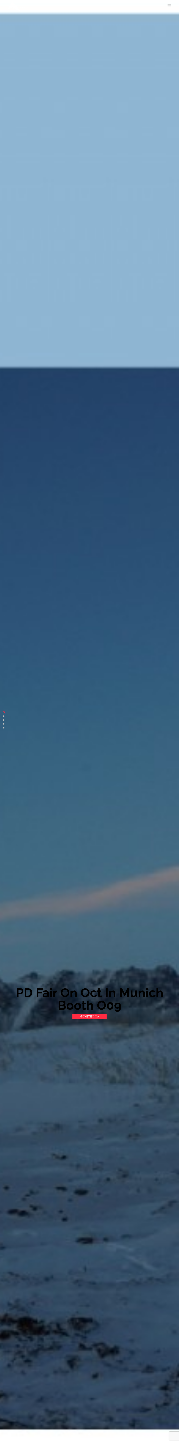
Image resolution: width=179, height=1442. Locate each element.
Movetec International (19, 6)
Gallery (3, 724)
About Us (3, 716)
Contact (3, 728)
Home (3, 712)
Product (3, 720)
